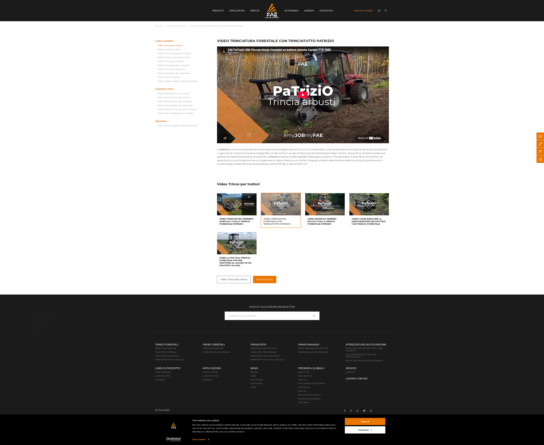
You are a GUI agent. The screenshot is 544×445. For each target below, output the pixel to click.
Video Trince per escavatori (171, 69)
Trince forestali (166, 344)
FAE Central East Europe (311, 383)
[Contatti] (540, 136)
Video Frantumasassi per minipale (175, 113)
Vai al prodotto (264, 279)
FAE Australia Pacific (309, 395)
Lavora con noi (356, 379)
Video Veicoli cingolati (168, 77)
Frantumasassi (308, 344)
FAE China (303, 402)
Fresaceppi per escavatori (265, 356)
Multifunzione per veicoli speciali (364, 361)
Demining (161, 121)
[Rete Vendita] (540, 151)
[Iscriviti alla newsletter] (540, 159)
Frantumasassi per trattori (313, 348)
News (254, 368)
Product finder (363, 10)
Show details (198, 439)
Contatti (350, 372)
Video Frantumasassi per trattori (174, 53)
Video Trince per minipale (170, 61)
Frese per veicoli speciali (216, 352)
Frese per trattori (213, 348)
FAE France (304, 387)
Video (253, 387)
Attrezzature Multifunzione (366, 344)
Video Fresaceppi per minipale (173, 65)
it (386, 10)
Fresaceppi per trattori (263, 348)
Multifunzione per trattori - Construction (361, 355)
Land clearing (164, 41)
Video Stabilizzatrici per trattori (173, 93)
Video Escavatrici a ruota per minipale (177, 109)
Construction (164, 89)
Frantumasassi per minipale (313, 352)
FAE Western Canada (309, 399)
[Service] (540, 144)
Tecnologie (256, 383)
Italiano (163, 410)
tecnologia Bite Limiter (265, 153)
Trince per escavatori (167, 356)
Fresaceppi (258, 344)
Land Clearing (210, 372)
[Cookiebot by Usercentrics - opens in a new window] (173, 439)
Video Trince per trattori (170, 45)
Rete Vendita (305, 376)
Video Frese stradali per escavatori (175, 105)
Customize (363, 430)
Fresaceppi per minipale (263, 352)
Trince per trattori (176, 26)
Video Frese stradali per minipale (174, 101)
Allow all (365, 421)
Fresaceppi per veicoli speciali (267, 360)
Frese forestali (214, 344)
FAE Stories (256, 380)
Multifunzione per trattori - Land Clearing (364, 349)
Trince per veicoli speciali (169, 360)
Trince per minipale (165, 352)
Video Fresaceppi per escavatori (174, 73)
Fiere (253, 376)
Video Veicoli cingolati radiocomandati (177, 81)
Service (351, 368)
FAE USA (302, 391)
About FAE (303, 372)
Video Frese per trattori (169, 49)
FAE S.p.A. (159, 26)
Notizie (254, 372)
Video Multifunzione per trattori (173, 57)
